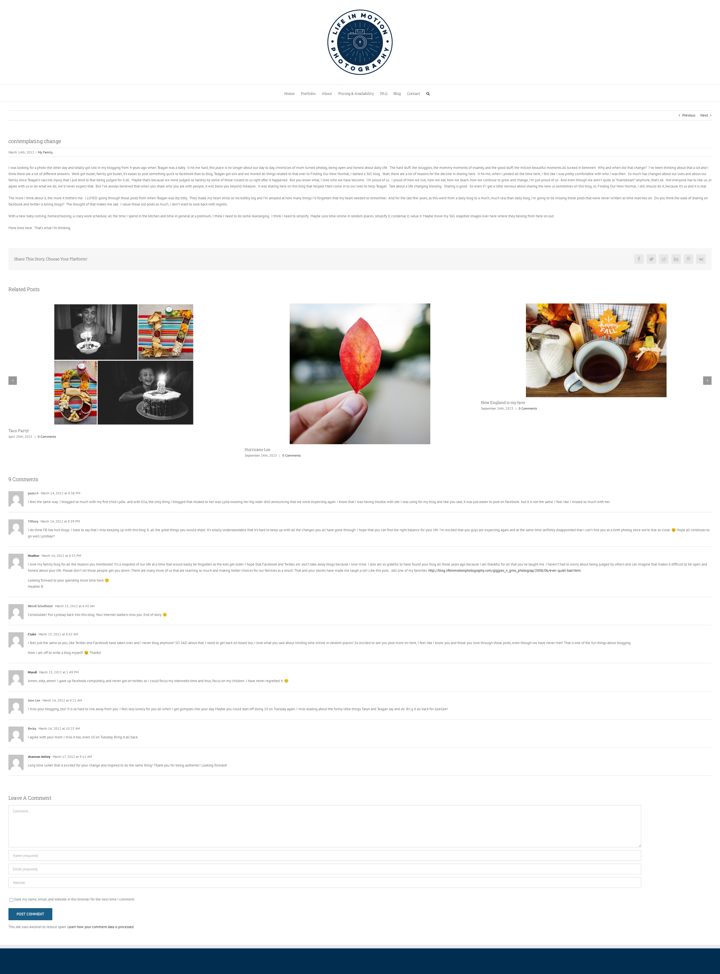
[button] (428, 93)
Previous (688, 115)
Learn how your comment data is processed (101, 926)
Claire (32, 634)
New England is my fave (267, 402)
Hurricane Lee (21, 449)
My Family (45, 152)
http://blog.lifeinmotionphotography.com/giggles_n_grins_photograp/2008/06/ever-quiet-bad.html (504, 570)
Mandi (32, 672)
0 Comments (55, 455)
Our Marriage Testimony (503, 403)
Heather (33, 555)
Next (704, 115)
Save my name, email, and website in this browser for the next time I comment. (74, 899)
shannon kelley (39, 756)
